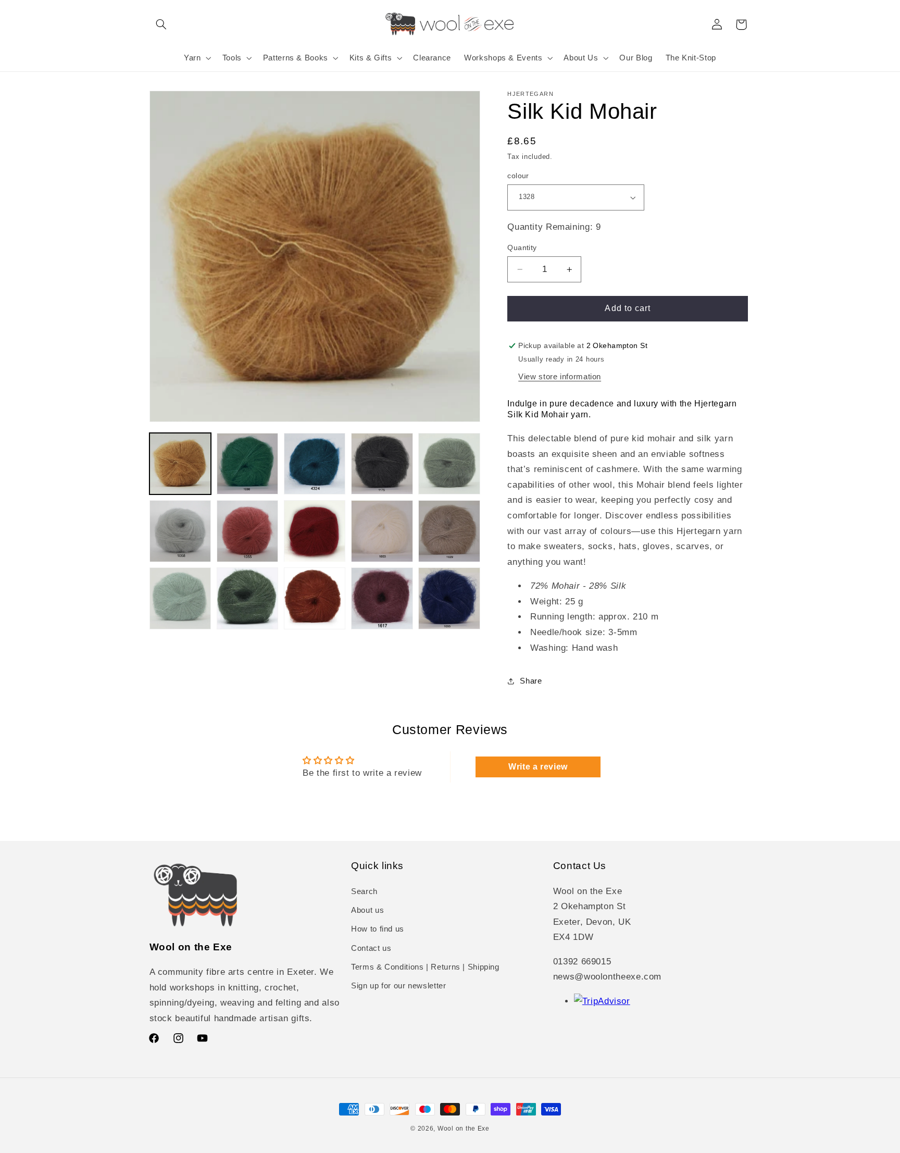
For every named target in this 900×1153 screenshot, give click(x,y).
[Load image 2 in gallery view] (248, 464)
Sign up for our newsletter (398, 986)
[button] (161, 24)
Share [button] (531, 681)
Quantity (521, 248)
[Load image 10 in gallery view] (449, 531)
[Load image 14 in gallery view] (382, 598)
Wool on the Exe (464, 1128)
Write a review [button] (538, 766)
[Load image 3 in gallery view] (315, 464)
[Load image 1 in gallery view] (180, 464)
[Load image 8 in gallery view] (315, 531)
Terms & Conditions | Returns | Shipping (425, 967)
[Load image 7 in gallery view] (248, 531)
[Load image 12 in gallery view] (248, 598)
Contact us (371, 948)
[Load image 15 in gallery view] (449, 598)
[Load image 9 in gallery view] (382, 531)
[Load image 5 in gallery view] (449, 464)
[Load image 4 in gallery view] (382, 464)
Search (364, 891)
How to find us (377, 929)
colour (518, 176)
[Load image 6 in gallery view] (180, 531)
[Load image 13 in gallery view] (315, 598)
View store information (559, 377)
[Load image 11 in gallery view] (180, 598)
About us (367, 910)
